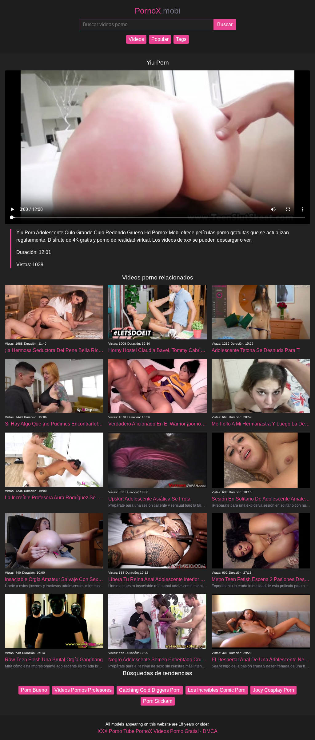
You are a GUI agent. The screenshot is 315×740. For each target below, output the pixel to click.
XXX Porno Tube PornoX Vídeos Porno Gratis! (148, 731)
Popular (160, 39)
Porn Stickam (157, 701)
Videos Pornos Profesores (83, 690)
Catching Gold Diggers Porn (150, 690)
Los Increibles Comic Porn (216, 690)
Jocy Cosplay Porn (273, 690)
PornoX (157, 10)
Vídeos (136, 39)
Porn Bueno (34, 690)
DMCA (210, 731)
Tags (181, 39)
